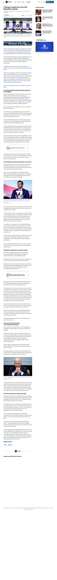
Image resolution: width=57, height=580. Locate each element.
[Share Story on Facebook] (23, 15)
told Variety (18, 259)
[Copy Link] (31, 15)
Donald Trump (27, 53)
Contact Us (31, 509)
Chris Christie (21, 77)
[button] (3, 2)
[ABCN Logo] (8, 2)
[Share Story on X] (25, 15)
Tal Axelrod (7, 15)
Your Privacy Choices (26, 509)
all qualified (19, 79)
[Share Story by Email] (28, 15)
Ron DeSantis (12, 72)
